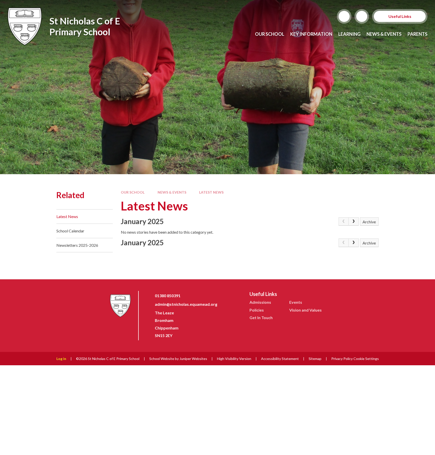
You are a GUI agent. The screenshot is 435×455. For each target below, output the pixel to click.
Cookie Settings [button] (366, 358)
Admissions (260, 302)
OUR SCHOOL (132, 192)
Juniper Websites (193, 358)
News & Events (172, 192)
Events (295, 302)
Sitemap (315, 358)
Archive (369, 221)
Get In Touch (261, 317)
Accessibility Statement (280, 358)
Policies (256, 310)
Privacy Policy (342, 358)
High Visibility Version (234, 358)
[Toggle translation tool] (361, 16)
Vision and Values (305, 310)
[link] (344, 221)
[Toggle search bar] (344, 16)
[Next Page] (354, 221)
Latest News (211, 192)
